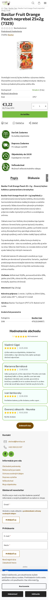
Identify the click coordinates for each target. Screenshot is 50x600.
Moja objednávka (9, 484)
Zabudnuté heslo (9, 562)
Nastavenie (24, 586)
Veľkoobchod (7, 481)
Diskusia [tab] (34, 178)
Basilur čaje (37, 318)
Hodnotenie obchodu (25, 331)
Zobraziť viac (25, 425)
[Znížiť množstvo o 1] (33, 106)
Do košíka (25, 114)
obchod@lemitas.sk (16, 441)
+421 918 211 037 (15, 447)
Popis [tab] (14, 178)
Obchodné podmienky (11, 466)
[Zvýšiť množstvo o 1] (45, 106)
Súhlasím (36, 594)
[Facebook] (5, 454)
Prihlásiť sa (11, 520)
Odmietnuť (12, 594)
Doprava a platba (9, 477)
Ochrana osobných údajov (13, 473)
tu (38, 580)
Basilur (11, 34)
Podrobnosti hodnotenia (11, 31)
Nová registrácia (9, 559)
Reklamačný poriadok (11, 470)
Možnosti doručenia (9, 93)
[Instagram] (11, 454)
